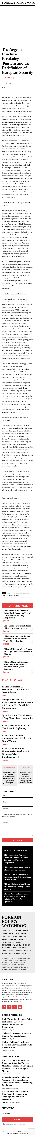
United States (6, 1074)
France (5, 695)
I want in (16, 1119)
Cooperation (18, 593)
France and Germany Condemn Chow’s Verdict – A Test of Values (16, 738)
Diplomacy (26, 593)
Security (22, 597)
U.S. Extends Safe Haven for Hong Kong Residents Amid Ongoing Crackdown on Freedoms (15, 1095)
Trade (28, 597)
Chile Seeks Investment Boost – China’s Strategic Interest (18, 627)
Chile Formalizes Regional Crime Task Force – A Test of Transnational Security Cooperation (17, 614)
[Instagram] (9, 1007)
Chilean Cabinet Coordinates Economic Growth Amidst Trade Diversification (17, 638)
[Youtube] (20, 1007)
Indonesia (5, 1088)
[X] (8, 93)
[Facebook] (4, 93)
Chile (6, 621)
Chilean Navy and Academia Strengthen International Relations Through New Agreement (17, 665)
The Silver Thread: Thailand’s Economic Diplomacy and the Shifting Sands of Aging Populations (25, 777)
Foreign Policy (7, 595)
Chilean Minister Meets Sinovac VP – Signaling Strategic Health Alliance (18, 651)
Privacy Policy (20, 1124)
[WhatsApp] (17, 93)
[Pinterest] (13, 93)
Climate (9, 593)
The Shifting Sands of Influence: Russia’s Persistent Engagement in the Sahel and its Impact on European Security (9, 778)
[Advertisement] (17, 24)
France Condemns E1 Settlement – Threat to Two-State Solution (16, 689)
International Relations (10, 597)
